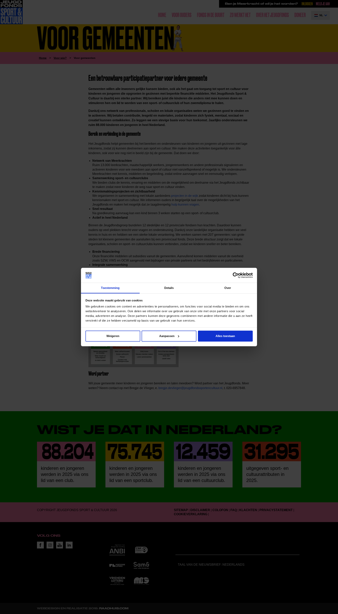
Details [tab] (169, 288)
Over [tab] (227, 288)
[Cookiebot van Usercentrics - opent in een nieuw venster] (235, 275)
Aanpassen (166, 336)
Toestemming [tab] (110, 288)
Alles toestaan (225, 336)
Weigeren (112, 336)
